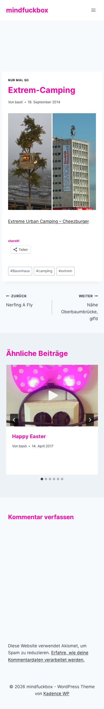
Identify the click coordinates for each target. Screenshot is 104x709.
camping (44, 271)
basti (19, 102)
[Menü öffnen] (93, 10)
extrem (65, 271)
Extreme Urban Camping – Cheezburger (48, 221)
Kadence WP (56, 693)
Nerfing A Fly (19, 300)
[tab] (42, 479)
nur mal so (18, 80)
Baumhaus (20, 271)
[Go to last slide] (14, 420)
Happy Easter (29, 436)
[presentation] (52, 395)
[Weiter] (90, 420)
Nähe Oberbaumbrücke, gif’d (79, 307)
